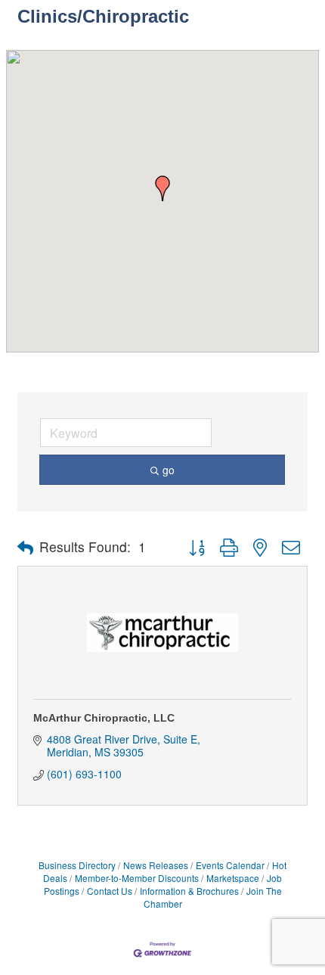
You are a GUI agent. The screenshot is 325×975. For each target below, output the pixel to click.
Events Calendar (230, 865)
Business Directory (77, 865)
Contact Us (109, 890)
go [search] (168, 469)
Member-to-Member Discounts (137, 877)
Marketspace (232, 877)
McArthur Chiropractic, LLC (104, 718)
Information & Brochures (189, 890)
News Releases (155, 865)
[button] (162, 188)
